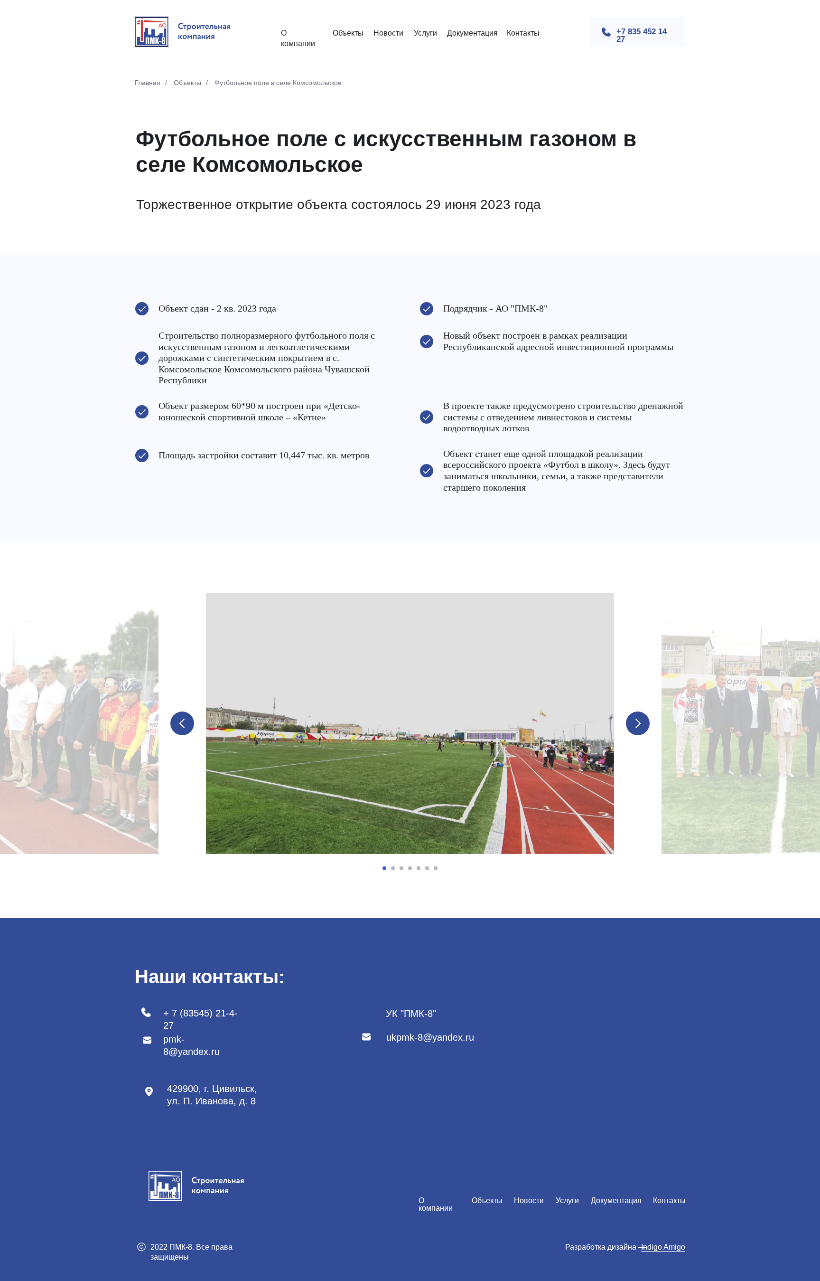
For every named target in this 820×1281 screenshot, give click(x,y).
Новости (388, 33)
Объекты (348, 33)
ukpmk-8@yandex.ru (430, 1037)
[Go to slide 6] (427, 868)
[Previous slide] (182, 723)
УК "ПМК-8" (411, 1013)
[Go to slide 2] (393, 868)
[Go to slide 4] (410, 868)
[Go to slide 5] (418, 868)
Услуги (425, 33)
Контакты (523, 33)
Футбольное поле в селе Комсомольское (278, 82)
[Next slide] (638, 723)
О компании (436, 1204)
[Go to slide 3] (401, 868)
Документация (472, 33)
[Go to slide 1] (384, 868)
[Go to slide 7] (436, 868)
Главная (147, 82)
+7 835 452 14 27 (641, 35)
